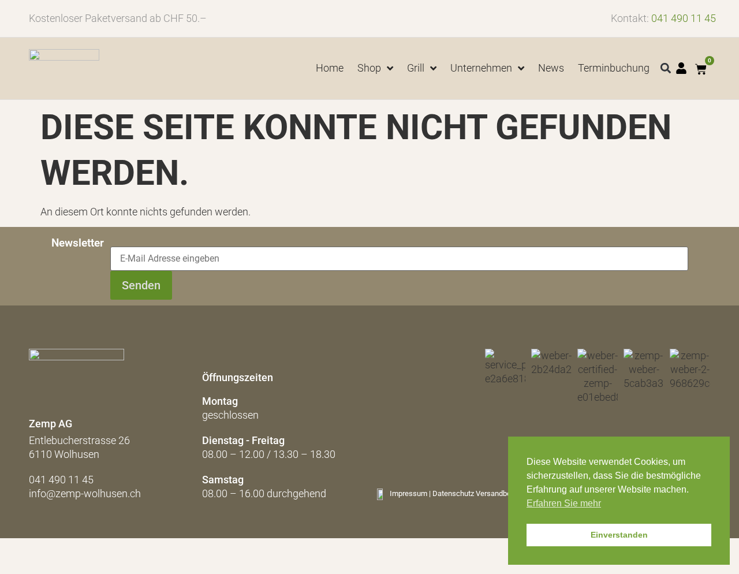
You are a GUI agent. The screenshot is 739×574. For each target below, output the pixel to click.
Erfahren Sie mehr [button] (564, 503)
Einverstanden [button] (619, 534)
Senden (141, 285)
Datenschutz (453, 493)
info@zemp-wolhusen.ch (85, 493)
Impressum (408, 493)
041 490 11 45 (683, 18)
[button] (665, 68)
